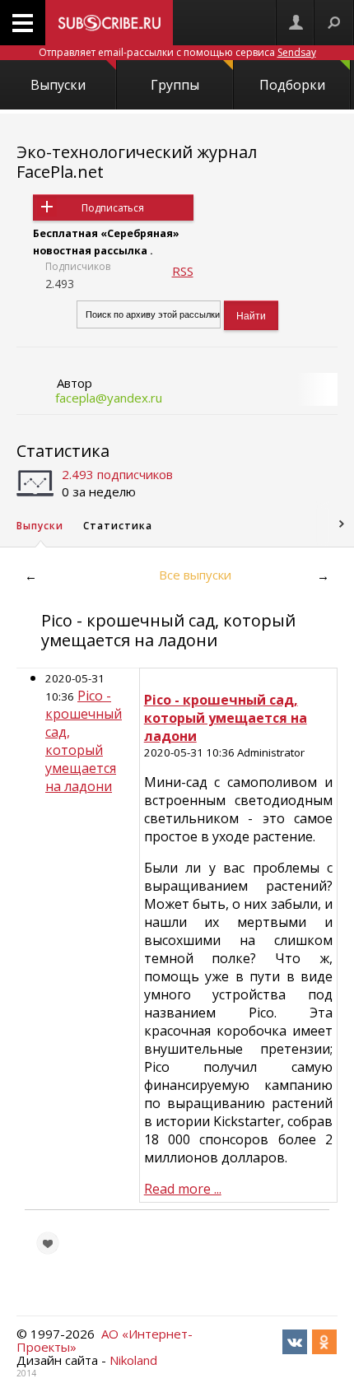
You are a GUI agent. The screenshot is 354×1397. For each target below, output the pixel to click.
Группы (175, 85)
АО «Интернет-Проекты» (104, 1340)
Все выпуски (195, 574)
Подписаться (113, 208)
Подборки (292, 85)
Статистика (62, 451)
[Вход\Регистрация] (295, 22)
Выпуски (58, 85)
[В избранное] (47, 1243)
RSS (182, 271)
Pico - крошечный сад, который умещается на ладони (83, 741)
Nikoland (133, 1360)
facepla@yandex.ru (108, 397)
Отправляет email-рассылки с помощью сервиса (177, 52)
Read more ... (182, 1189)
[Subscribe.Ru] (109, 22)
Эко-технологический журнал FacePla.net (136, 162)
